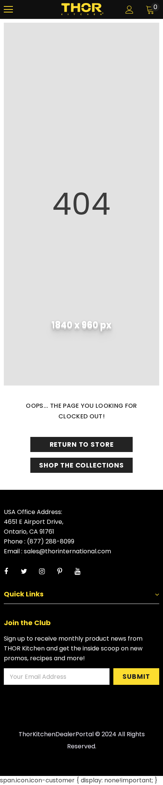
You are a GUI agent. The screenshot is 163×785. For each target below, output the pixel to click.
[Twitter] (23, 571)
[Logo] (82, 9)
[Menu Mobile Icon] (8, 9)
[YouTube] (77, 571)
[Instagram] (41, 571)
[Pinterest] (59, 571)
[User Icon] (129, 10)
